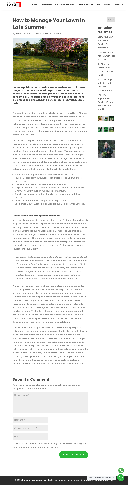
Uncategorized (41, 34)
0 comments (55, 34)
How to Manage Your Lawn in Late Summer (106, 56)
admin (18, 34)
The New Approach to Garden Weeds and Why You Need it (105, 102)
